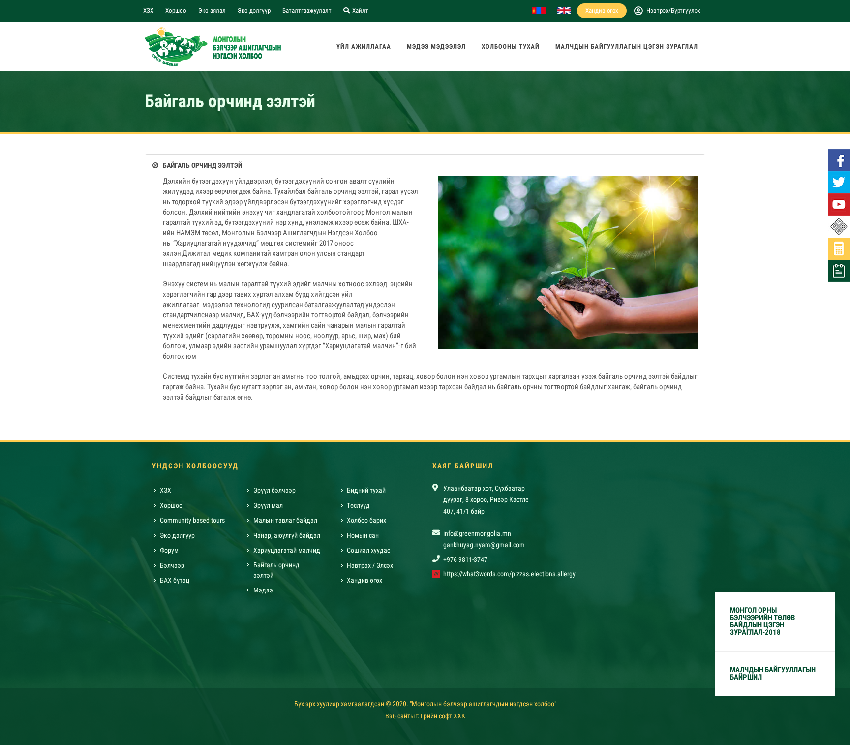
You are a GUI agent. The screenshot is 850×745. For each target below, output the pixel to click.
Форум (169, 550)
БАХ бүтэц (174, 580)
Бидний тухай (366, 490)
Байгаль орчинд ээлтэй (276, 570)
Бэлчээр (172, 565)
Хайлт (359, 10)
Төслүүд (358, 505)
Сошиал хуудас (368, 550)
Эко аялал (212, 10)
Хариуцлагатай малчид (286, 550)
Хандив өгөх (601, 10)
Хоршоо (175, 10)
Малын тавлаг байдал (285, 520)
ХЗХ (148, 10)
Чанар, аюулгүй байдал (286, 535)
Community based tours (192, 520)
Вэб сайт (397, 716)
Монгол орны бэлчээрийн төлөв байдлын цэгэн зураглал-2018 (762, 621)
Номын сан (363, 535)
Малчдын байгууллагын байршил (773, 673)
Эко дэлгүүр (254, 10)
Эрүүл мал (268, 505)
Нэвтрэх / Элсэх (370, 565)
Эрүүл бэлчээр (274, 490)
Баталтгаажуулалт (307, 10)
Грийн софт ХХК (443, 716)
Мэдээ (263, 590)
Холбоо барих (366, 520)
